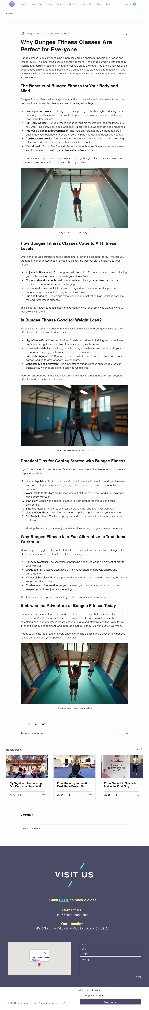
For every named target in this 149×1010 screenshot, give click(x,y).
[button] (139, 13)
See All (139, 749)
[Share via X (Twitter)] (29, 724)
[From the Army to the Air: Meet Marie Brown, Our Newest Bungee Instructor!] (75, 766)
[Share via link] (43, 724)
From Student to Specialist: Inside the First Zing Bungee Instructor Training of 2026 (121, 785)
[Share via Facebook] (22, 724)
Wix (64, 1003)
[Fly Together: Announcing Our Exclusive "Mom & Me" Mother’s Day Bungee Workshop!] (27, 766)
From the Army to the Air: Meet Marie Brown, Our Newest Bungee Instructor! (73, 785)
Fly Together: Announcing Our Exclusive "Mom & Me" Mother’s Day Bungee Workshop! (27, 785)
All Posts (10, 13)
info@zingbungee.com (72, 915)
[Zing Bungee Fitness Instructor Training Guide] (122, 766)
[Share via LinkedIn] (36, 724)
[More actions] (126, 33)
